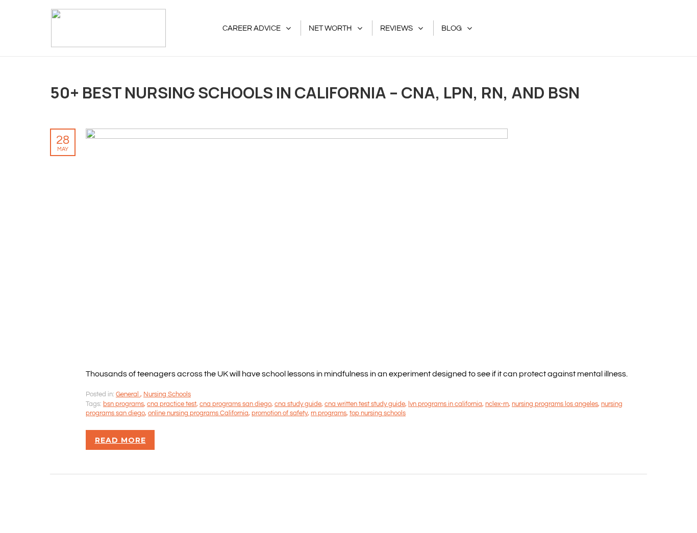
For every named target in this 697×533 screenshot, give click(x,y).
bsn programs (123, 404)
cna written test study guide (365, 404)
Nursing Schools (167, 394)
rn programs (328, 413)
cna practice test (171, 404)
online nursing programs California (198, 413)
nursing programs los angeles (555, 404)
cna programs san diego (235, 404)
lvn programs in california (445, 404)
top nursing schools (378, 413)
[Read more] (297, 134)
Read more (120, 440)
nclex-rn (497, 404)
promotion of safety (280, 413)
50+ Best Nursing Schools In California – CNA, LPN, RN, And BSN (315, 92)
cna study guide (298, 404)
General (128, 394)
